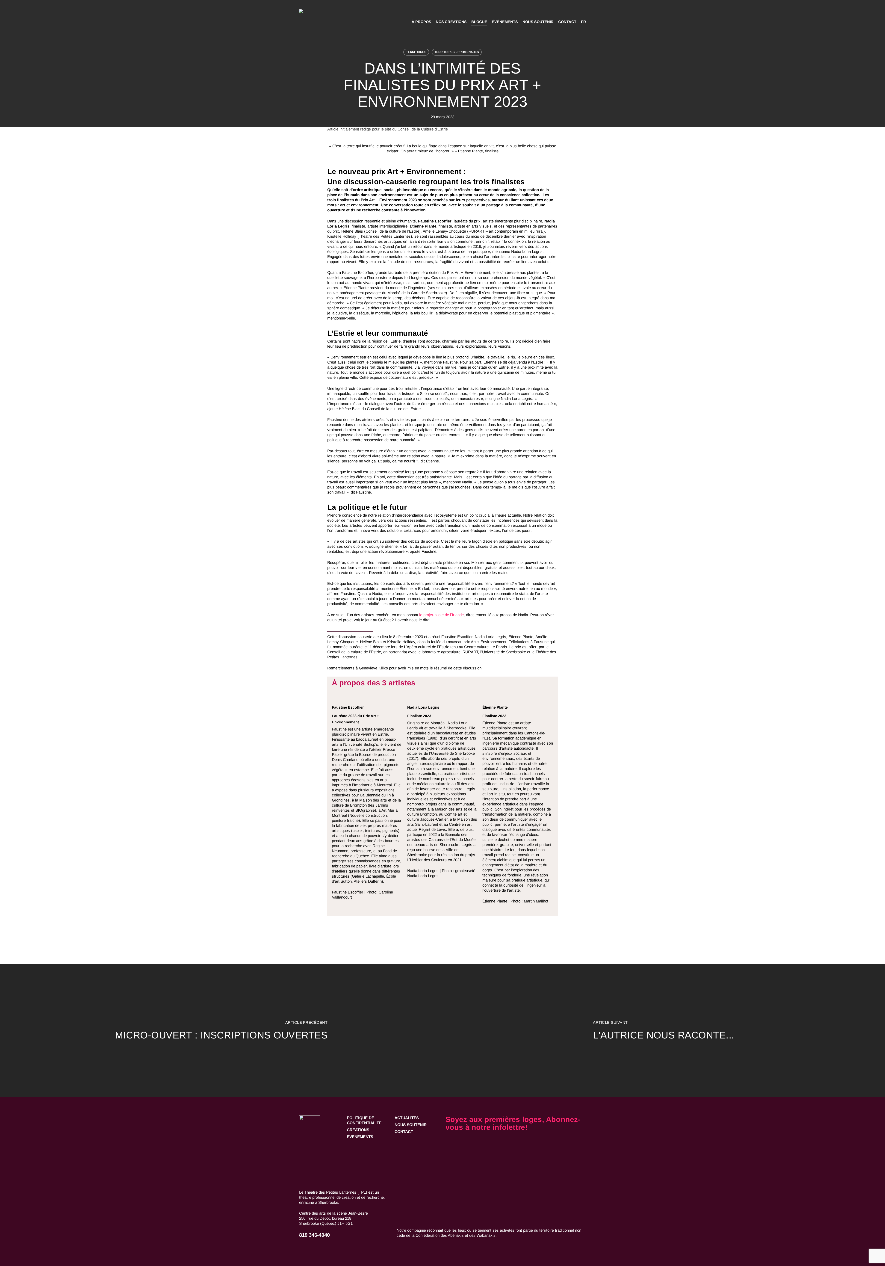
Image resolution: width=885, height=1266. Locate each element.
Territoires (416, 52)
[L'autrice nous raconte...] (663, 1030)
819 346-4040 (314, 1235)
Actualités (407, 1118)
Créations (358, 1130)
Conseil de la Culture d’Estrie (422, 129)
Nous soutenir (411, 1125)
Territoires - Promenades (456, 52)
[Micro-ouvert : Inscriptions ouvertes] (221, 1030)
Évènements (360, 1137)
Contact (404, 1132)
